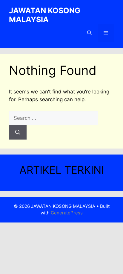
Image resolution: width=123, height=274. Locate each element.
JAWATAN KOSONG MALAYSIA (44, 15)
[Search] (18, 132)
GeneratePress (67, 213)
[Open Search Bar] (89, 33)
